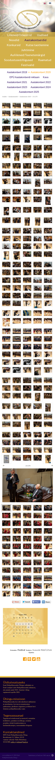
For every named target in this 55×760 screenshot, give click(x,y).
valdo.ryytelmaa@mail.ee (19, 742)
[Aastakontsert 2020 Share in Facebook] (36, 601)
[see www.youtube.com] (38, 659)
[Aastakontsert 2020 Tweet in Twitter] (26, 601)
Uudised (42, 35)
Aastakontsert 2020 (41, 72)
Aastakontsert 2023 (17, 87)
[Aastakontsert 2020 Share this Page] (46, 601)
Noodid (14, 40)
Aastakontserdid (35, 40)
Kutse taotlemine (37, 45)
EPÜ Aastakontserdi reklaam (24, 77)
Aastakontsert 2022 (41, 82)
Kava (45, 77)
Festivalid (27, 65)
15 (28, 627)
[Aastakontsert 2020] (27, 19)
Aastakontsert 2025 (29, 92)
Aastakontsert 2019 (17, 72)
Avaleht (4, 96)
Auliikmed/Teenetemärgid (27, 55)
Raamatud (44, 60)
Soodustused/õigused (18, 60)
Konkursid (14, 45)
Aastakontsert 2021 (17, 82)
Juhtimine (27, 50)
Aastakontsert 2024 (41, 87)
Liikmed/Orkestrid (19, 35)
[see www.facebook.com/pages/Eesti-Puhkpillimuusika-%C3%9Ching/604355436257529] (25, 659)
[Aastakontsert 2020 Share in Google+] (16, 601)
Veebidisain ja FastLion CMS (37, 755)
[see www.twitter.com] (34, 659)
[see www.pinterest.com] (29, 659)
